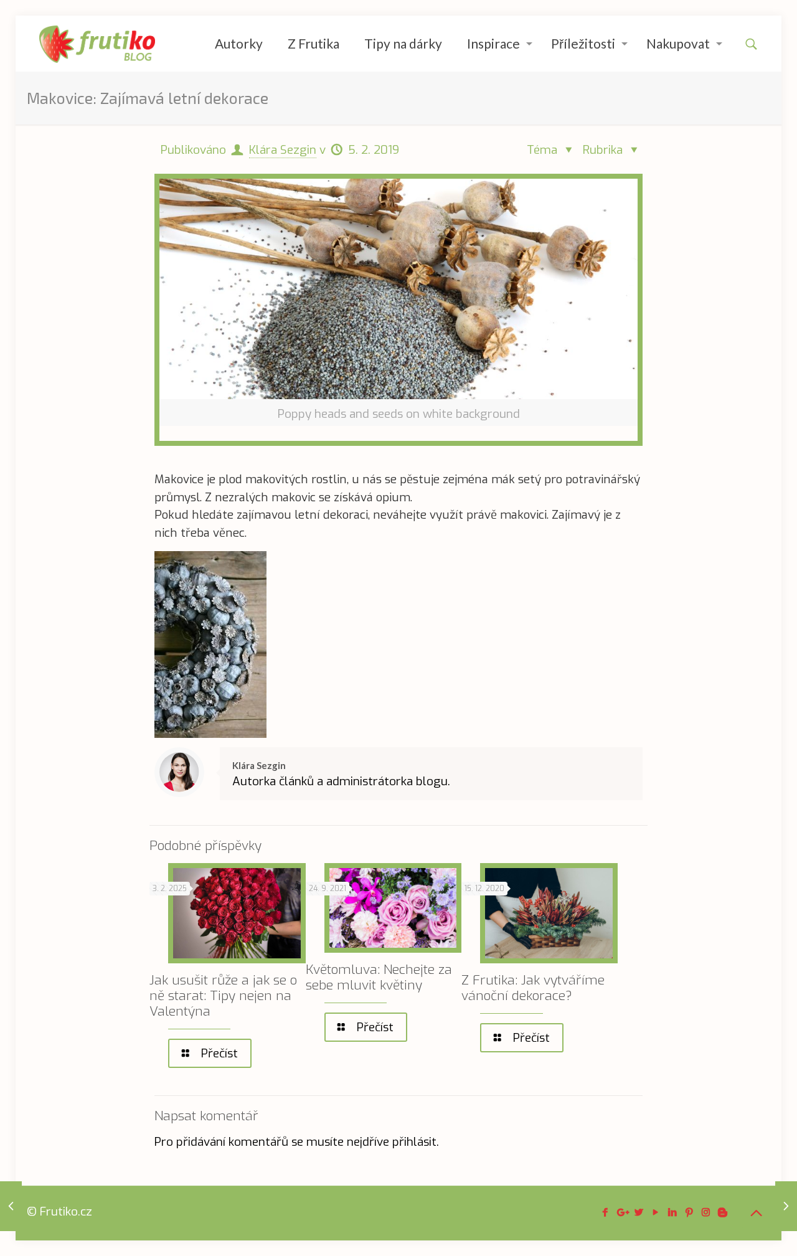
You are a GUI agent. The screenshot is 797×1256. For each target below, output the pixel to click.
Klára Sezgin (282, 150)
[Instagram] (705, 1212)
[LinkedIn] (672, 1212)
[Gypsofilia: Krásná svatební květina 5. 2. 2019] (11, 1206)
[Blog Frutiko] (97, 44)
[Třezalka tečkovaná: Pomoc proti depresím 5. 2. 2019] (786, 1206)
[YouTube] (655, 1212)
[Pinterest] (689, 1212)
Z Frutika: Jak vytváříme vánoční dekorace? (533, 987)
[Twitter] (638, 1212)
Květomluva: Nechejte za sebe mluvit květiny (379, 977)
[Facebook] (604, 1212)
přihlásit (414, 1142)
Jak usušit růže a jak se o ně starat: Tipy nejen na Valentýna (223, 995)
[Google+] (621, 1212)
